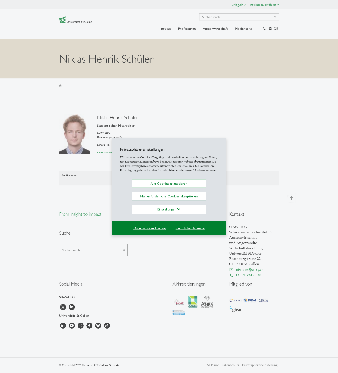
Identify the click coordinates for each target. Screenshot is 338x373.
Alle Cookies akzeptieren (169, 183)
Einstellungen (167, 209)
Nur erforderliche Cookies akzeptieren (169, 196)
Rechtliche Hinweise (190, 228)
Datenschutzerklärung (149, 228)
